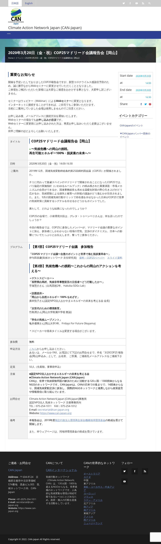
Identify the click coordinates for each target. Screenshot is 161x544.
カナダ (87, 476)
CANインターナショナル (61, 470)
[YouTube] (136, 3)
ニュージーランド (93, 523)
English (29, 3)
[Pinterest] (150, 104)
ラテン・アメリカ (93, 500)
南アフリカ (89, 509)
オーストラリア (92, 473)
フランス (88, 496)
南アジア (88, 506)
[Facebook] (130, 3)
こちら (33, 349)
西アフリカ (89, 519)
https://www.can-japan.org (56, 413)
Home (11, 58)
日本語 (15, 3)
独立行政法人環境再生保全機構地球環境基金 (80, 420)
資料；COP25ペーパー (92, 257)
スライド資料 (114, 257)
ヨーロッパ (89, 493)
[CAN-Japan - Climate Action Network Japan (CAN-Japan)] (16, 15)
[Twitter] (124, 3)
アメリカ (88, 516)
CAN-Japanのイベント (131, 125)
